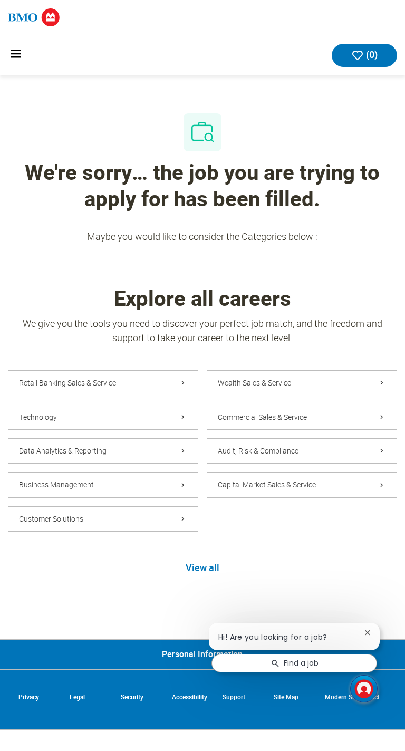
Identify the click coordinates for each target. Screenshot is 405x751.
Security (132, 697)
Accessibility (189, 697)
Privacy (28, 697)
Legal (77, 697)
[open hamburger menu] (16, 55)
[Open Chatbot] (364, 688)
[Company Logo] (34, 16)
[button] (202, 568)
